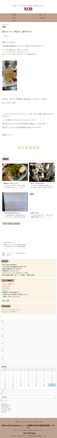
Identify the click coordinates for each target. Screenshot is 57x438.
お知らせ (8, 255)
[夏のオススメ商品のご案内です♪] (30, 147)
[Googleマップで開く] (11, 309)
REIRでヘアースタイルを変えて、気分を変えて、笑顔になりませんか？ (28, 430)
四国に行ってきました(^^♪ (11, 183)
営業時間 (14, 14)
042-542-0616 (29, 433)
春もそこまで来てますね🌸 (38, 183)
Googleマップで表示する (9, 311)
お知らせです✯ (35, 213)
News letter (43, 17)
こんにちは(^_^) (8, 242)
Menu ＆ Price (42, 14)
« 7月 (2, 390)
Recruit (14, 17)
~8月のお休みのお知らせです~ (12, 213)
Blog (14, 20)
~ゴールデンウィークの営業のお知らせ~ (16, 253)
